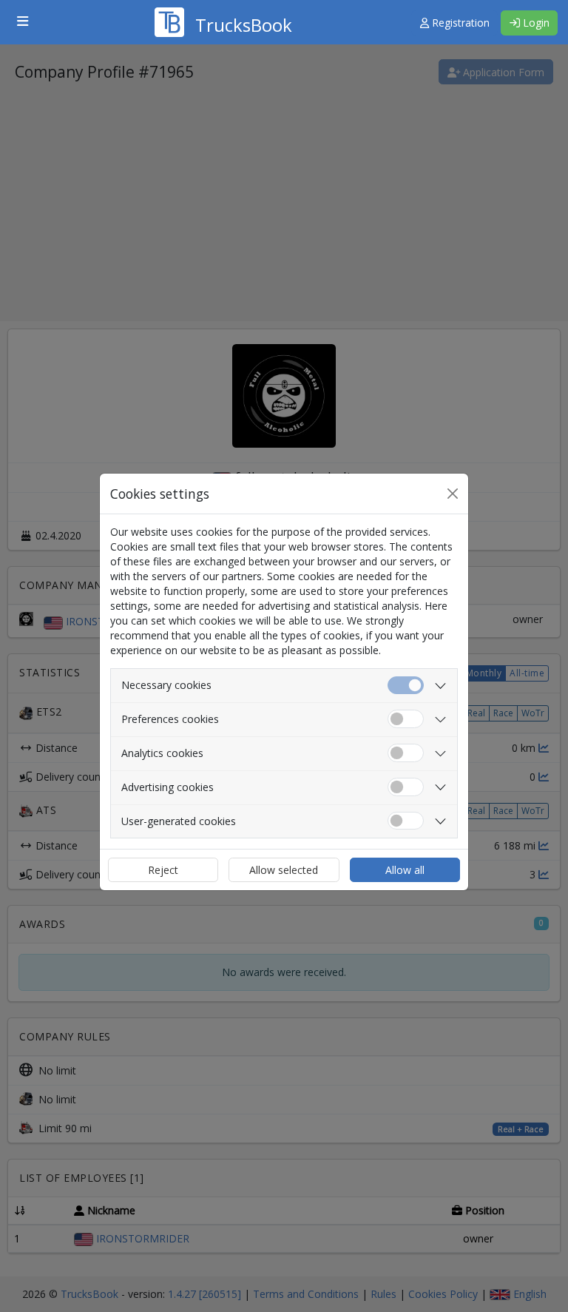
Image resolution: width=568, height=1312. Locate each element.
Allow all (405, 870)
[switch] (406, 719)
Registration (459, 23)
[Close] (452, 493)
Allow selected (283, 870)
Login (535, 23)
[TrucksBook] (223, 3)
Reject (163, 870)
